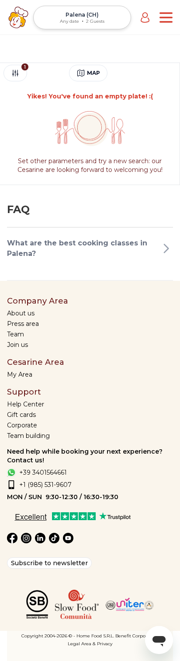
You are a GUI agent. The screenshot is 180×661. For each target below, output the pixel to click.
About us (21, 313)
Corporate (22, 425)
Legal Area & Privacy (90, 644)
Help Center (25, 404)
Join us (17, 345)
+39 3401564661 (43, 472)
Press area (23, 324)
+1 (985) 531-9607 (45, 485)
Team (15, 334)
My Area (19, 374)
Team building (28, 436)
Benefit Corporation (137, 636)
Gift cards (21, 415)
